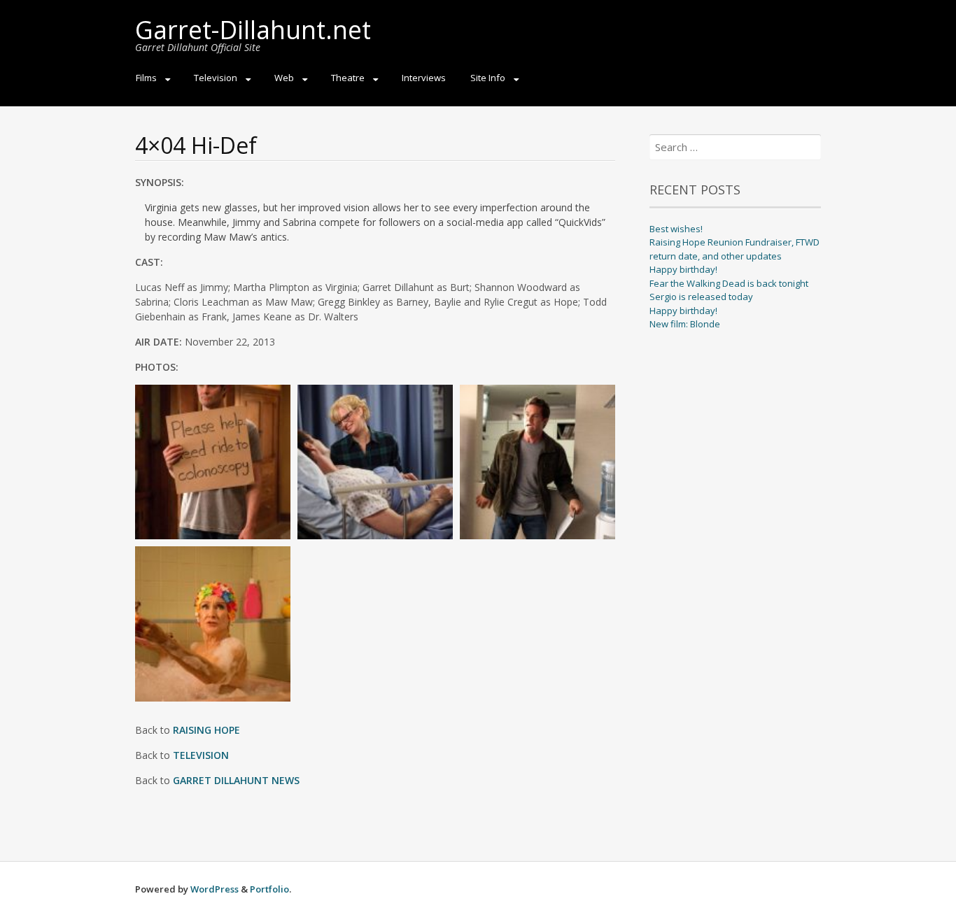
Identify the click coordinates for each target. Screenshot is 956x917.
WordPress (214, 889)
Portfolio (269, 889)
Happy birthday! (683, 269)
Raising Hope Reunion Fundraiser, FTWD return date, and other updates (734, 249)
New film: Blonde (684, 324)
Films (146, 77)
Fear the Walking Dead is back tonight (728, 283)
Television (215, 77)
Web (284, 77)
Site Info (487, 77)
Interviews (424, 77)
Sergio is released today (701, 296)
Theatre (348, 77)
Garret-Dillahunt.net (253, 30)
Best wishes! (676, 228)
